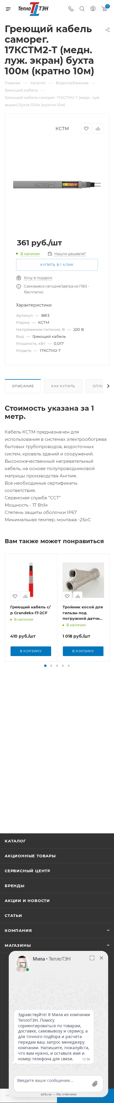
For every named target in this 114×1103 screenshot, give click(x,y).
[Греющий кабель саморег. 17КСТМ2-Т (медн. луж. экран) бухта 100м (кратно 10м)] (57, 184)
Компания (18, 930)
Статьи (13, 915)
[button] (45, 666)
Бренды (15, 885)
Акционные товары (30, 856)
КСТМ (62, 128)
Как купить (63, 386)
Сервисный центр (27, 870)
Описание (23, 386)
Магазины (18, 945)
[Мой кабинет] (93, 9)
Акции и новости (27, 900)
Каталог (15, 841)
